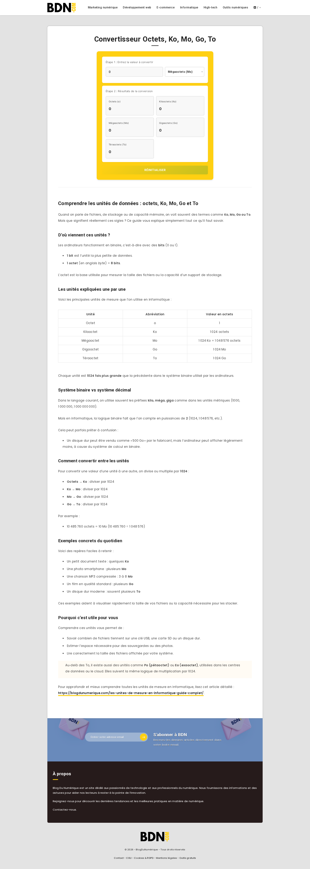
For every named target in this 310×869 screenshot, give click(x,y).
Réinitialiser (155, 170)
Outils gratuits (187, 858)
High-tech (210, 7)
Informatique (189, 7)
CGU (128, 858)
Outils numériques (235, 7)
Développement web (137, 7)
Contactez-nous (64, 809)
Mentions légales (166, 858)
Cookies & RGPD (144, 858)
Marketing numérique (103, 7)
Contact (119, 858)
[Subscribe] (143, 737)
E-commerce (166, 7)
